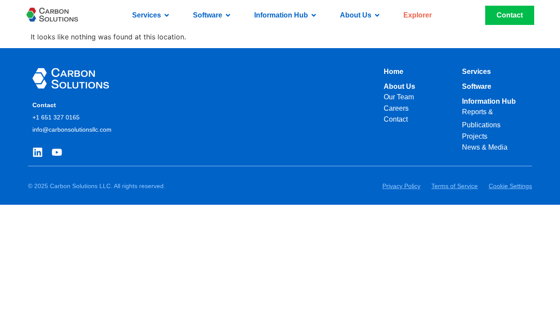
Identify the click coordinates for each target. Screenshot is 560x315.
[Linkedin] (37, 152)
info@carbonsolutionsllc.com (72, 129)
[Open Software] (227, 15)
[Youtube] (57, 152)
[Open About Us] (377, 15)
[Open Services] (166, 15)
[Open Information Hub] (313, 15)
